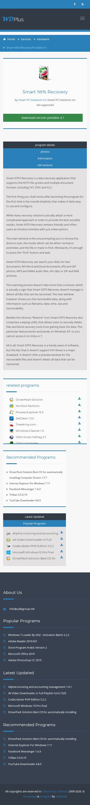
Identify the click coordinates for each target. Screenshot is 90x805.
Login (10, 5)
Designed (45, 796)
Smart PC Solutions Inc (32, 100)
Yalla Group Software (55, 791)
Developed (30, 796)
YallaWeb (61, 796)
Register (28, 5)
